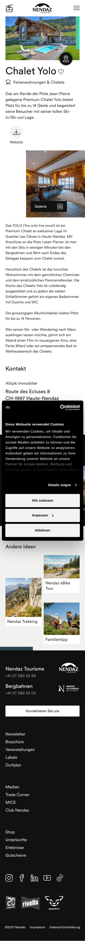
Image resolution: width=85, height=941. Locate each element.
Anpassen (40, 515)
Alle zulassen (42, 500)
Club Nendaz (17, 810)
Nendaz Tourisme (69, 668)
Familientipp (57, 639)
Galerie (40, 206)
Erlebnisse (14, 847)
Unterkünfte (16, 839)
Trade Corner (17, 794)
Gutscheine (15, 855)
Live (9, 8)
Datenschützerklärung (64, 927)
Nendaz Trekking (22, 621)
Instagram (9, 878)
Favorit (61, 72)
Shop (10, 832)
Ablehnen (42, 530)
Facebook (21, 878)
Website (16, 142)
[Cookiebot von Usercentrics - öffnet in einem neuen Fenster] (60, 407)
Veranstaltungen (20, 749)
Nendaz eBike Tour (58, 585)
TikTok (59, 878)
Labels (11, 757)
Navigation (76, 8)
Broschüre (14, 741)
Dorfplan (13, 765)
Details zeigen (59, 485)
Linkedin (34, 878)
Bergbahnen (19, 686)
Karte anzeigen (66, 58)
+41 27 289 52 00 (20, 693)
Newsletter (15, 734)
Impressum (37, 927)
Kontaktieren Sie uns (42, 711)
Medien (12, 786)
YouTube (47, 878)
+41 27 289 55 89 (20, 675)
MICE (10, 802)
